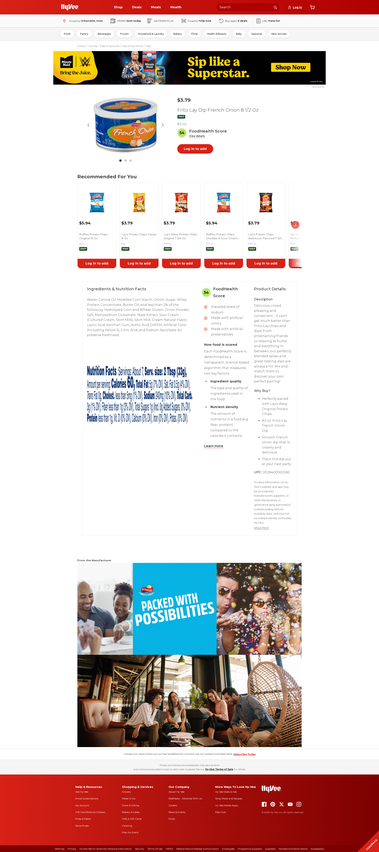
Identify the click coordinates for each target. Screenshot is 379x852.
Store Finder (82, 825)
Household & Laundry (151, 33)
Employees (228, 848)
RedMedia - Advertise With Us (185, 798)
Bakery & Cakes (131, 812)
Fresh (67, 33)
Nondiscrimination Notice (293, 848)
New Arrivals (278, 33)
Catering (127, 825)
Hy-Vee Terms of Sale (219, 769)
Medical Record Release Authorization (197, 848)
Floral (194, 33)
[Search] (275, 7)
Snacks (92, 46)
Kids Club (220, 812)
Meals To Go (128, 798)
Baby (239, 33)
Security (139, 848)
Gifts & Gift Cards (132, 818)
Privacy (72, 848)
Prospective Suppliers (250, 848)
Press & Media (83, 818)
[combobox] (248, 7)
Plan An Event (130, 832)
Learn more (213, 446)
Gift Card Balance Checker (90, 812)
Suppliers (270, 848)
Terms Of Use (154, 848)
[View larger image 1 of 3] (125, 125)
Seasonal (256, 33)
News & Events (177, 812)
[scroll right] (295, 225)
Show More (261, 527)
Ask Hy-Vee (81, 791)
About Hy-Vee (176, 791)
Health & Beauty (216, 33)
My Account (82, 805)
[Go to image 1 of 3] (120, 160)
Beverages (104, 33)
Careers (173, 805)
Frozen (124, 33)
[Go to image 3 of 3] (130, 160)
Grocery (126, 791)
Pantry (84, 33)
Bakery (177, 33)
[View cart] (312, 7)
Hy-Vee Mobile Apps (226, 805)
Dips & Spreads (109, 46)
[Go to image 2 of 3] (125, 160)
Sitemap (60, 848)
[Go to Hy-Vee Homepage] (70, 7)
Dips (148, 46)
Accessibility (317, 848)
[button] (197, 136)
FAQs (172, 818)
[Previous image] (88, 125)
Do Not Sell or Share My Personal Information (106, 848)
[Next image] (162, 125)
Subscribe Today (244, 754)
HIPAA (169, 848)
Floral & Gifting (130, 805)
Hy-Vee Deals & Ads (226, 791)
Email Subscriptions (86, 798)
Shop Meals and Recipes (228, 798)
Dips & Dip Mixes (132, 46)
